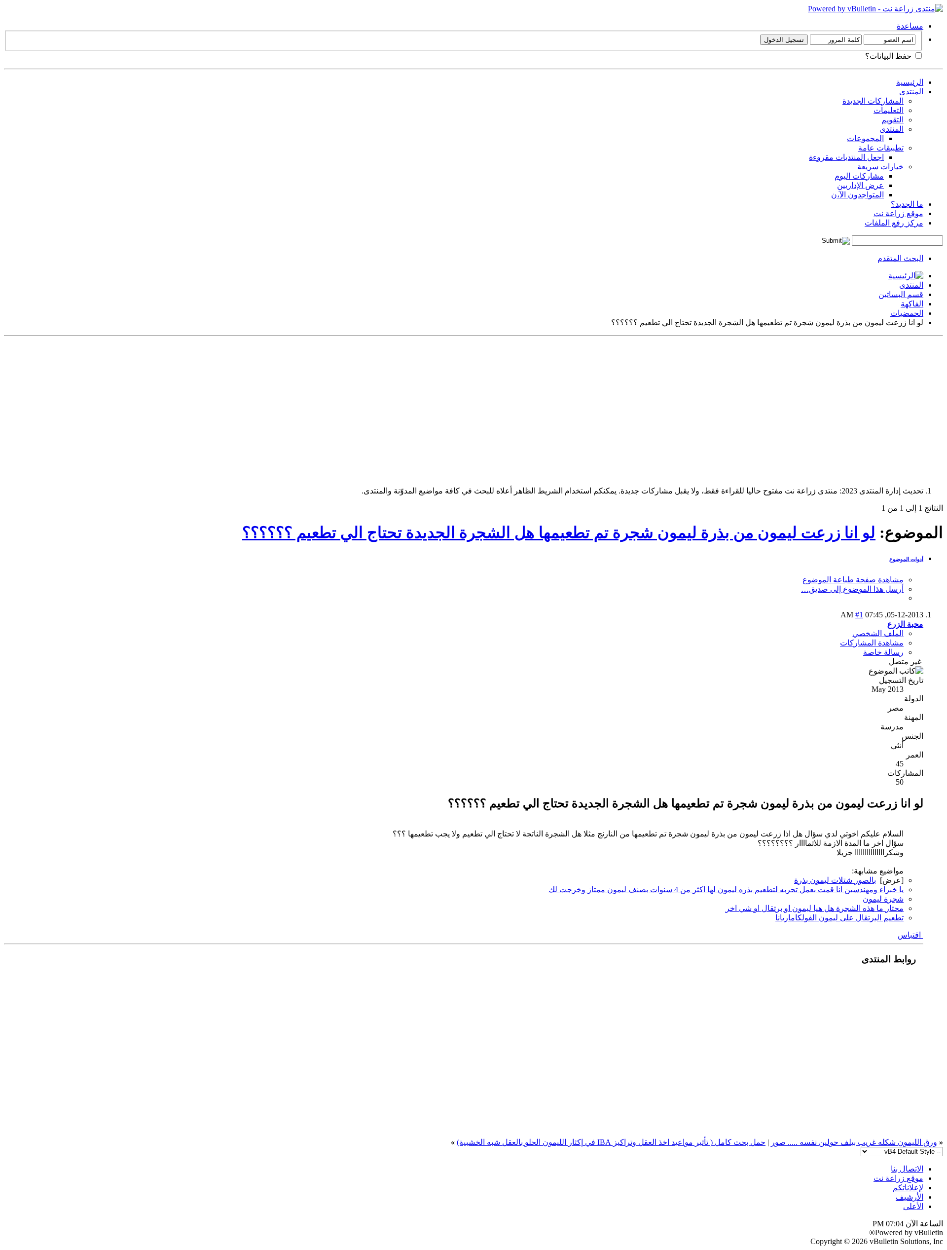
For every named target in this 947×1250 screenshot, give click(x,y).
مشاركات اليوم (859, 176)
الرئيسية (909, 82)
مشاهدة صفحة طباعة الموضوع (853, 579)
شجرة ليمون (883, 899)
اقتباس (910, 935)
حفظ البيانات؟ (889, 56)
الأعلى (913, 1206)
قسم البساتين (900, 294)
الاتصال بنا (907, 1169)
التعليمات (889, 110)
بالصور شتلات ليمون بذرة (835, 880)
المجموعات (865, 138)
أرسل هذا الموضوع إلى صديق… (852, 589)
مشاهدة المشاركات (872, 643)
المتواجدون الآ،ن (857, 194)
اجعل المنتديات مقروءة (846, 157)
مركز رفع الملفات (894, 223)
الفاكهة (912, 304)
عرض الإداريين (860, 185)
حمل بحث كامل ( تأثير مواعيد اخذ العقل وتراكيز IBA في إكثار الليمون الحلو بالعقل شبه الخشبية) (611, 1142)
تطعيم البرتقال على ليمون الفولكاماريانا (839, 917)
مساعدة (910, 26)
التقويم (892, 119)
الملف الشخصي (878, 633)
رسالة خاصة (883, 652)
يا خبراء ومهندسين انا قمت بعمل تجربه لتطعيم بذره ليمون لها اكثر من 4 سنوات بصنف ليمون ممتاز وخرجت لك (726, 889)
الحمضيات (906, 313)
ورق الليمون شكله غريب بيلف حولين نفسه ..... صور (854, 1142)
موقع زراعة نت (898, 213)
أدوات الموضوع (906, 559)
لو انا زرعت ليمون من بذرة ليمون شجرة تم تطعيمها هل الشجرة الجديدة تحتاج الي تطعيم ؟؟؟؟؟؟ (558, 532)
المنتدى (911, 91)
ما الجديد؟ (907, 204)
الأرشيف (909, 1197)
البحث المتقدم (900, 258)
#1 (859, 614)
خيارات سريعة (880, 166)
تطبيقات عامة (881, 148)
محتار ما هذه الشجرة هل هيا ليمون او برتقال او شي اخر (815, 908)
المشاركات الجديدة (873, 101)
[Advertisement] (647, 409)
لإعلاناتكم (908, 1187)
